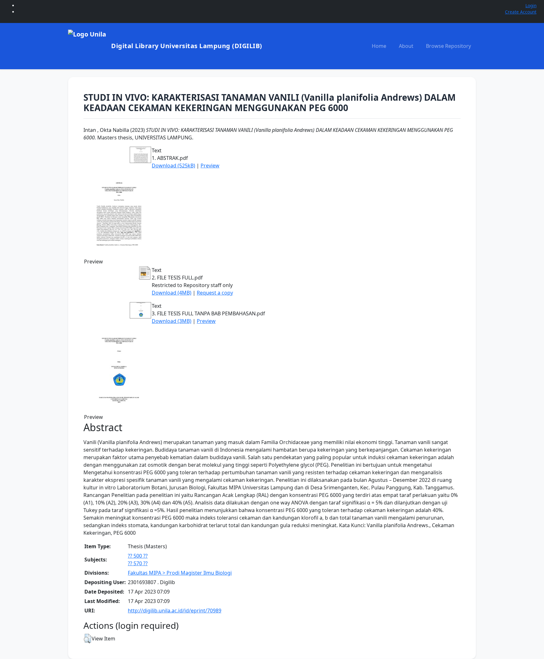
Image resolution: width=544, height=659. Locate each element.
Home (379, 45)
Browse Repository (448, 45)
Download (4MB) (171, 292)
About (406, 45)
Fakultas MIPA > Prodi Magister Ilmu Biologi (180, 572)
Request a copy (215, 292)
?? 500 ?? (138, 555)
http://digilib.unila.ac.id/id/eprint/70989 (174, 610)
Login (530, 5)
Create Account (520, 12)
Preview (210, 165)
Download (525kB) (173, 165)
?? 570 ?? (138, 563)
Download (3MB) (171, 321)
